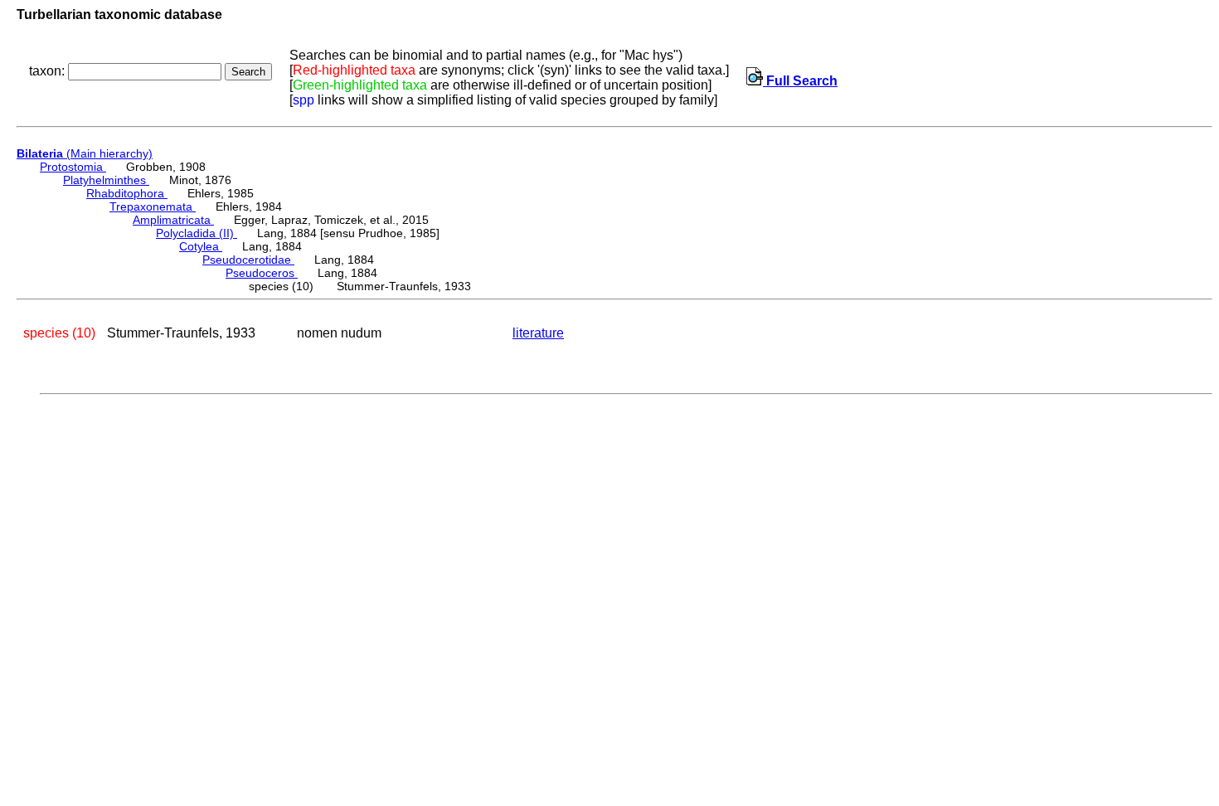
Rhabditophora (127, 193)
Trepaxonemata (152, 206)
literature (538, 333)
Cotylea (200, 246)
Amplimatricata (173, 219)
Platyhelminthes (106, 180)
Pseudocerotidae (248, 259)
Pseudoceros (262, 272)
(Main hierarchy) (85, 153)
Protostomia (73, 166)
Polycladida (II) (196, 233)
